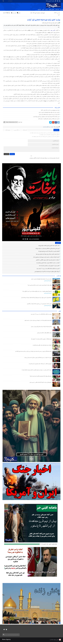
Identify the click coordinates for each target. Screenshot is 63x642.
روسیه (41, 30)
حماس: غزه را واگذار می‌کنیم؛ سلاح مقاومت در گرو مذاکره (48, 118)
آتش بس (45, 94)
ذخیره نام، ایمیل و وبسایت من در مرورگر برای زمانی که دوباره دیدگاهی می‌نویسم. (44, 158)
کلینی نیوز (53, 30)
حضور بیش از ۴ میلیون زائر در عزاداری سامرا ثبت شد (49, 266)
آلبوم (43, 9)
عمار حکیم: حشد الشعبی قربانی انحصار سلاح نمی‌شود (48, 245)
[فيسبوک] (56, 122)
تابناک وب (51, 639)
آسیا (59, 15)
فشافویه (39, 9)
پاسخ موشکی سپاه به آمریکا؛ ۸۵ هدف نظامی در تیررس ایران (41, 382)
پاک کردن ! (6, 154)
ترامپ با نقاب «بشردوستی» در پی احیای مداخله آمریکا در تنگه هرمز (39, 303)
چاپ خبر (14, 13)
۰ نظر (20, 13)
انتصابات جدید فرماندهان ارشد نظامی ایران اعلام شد (42, 345)
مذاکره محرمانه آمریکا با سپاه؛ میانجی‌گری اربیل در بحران (41, 326)
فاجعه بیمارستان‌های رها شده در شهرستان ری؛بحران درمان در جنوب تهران (38, 320)
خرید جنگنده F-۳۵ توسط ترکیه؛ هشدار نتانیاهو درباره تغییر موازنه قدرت (46, 116)
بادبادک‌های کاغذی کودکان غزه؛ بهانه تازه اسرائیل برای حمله (47, 254)
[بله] (57, 1)
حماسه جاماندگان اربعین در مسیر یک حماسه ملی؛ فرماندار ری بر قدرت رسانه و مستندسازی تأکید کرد (33, 351)
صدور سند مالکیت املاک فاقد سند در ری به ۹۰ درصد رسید (48, 268)
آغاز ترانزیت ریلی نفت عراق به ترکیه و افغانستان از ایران (49, 114)
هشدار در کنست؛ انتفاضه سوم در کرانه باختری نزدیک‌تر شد (47, 263)
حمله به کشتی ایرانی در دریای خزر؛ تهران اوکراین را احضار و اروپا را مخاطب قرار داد (37, 370)
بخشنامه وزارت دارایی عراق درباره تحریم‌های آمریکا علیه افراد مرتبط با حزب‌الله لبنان (36, 297)
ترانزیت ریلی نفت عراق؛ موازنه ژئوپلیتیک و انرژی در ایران (49, 112)
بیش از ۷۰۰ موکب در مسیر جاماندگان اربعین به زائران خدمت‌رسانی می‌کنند (38, 357)
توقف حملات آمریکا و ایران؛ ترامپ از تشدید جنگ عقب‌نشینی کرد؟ (40, 285)
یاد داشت (57, 9)
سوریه (45, 101)
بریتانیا (52, 54)
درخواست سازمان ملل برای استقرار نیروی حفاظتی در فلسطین (47, 260)
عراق (10, 57)
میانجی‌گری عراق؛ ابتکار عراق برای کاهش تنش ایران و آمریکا (41, 376)
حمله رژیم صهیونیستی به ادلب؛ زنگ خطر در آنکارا (50, 110)
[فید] (59, 1)
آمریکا (55, 54)
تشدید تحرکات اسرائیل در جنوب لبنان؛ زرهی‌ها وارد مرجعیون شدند (46, 257)
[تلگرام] (55, 1)
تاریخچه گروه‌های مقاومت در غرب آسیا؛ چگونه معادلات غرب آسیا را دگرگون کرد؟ (37, 291)
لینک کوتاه (20, 122)
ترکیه (29, 30)
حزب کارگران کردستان (46, 127)
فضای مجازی (51, 9)
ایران (60, 311)
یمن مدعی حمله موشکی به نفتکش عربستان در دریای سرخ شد (47, 248)
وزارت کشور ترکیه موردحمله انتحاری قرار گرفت (43, 19)
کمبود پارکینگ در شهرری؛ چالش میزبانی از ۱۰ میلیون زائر (41, 339)
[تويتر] (50, 122)
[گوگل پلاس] (53, 122)
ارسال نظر (12, 154)
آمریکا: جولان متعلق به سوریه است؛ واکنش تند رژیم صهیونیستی (47, 271)
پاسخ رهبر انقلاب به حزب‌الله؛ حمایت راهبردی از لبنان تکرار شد (40, 363)
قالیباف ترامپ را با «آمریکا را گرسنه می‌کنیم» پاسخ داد (48, 251)
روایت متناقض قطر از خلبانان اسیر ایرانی (44, 332)
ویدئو (46, 9)
